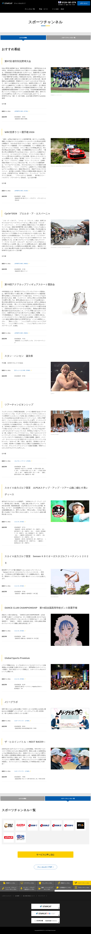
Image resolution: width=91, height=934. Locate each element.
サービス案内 (55, 9)
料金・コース (43, 9)
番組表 (62, 9)
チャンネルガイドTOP (45, 867)
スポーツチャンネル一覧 (68, 37)
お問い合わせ (83, 3)
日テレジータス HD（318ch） (22, 370)
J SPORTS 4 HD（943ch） (21, 263)
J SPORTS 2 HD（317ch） (21, 111)
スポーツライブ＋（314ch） (22, 720)
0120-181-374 (69, 2)
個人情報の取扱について (29, 895)
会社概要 (17, 895)
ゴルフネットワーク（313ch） (22, 461)
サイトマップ (41, 895)
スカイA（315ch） (19, 521)
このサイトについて (6, 895)
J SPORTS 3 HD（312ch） (21, 190)
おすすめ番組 (22, 798)
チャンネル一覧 (30, 9)
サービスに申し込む (45, 854)
